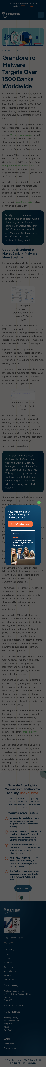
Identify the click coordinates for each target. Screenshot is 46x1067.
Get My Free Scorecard (20, 524)
